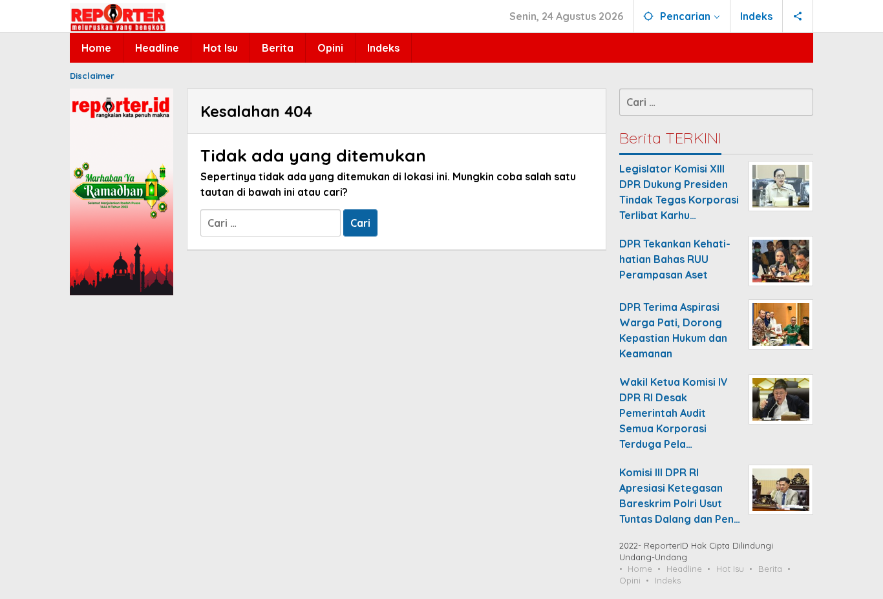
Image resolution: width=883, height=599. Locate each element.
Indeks (668, 580)
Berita (770, 568)
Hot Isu (730, 568)
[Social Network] (798, 16)
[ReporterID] (117, 16)
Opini (630, 580)
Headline (684, 568)
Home (640, 568)
